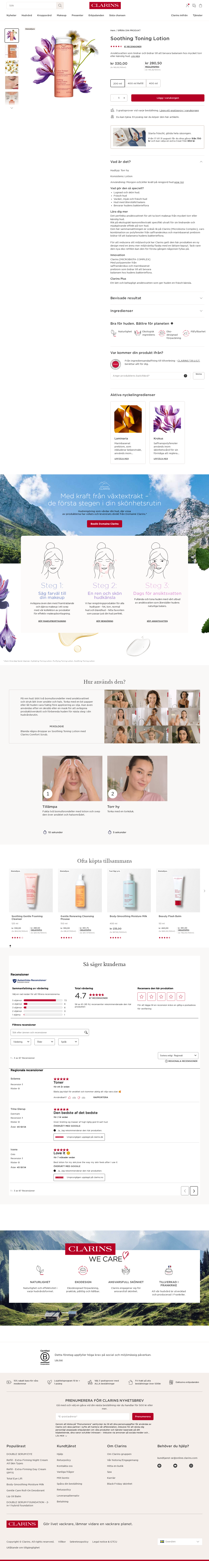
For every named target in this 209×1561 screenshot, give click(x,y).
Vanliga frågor (65, 1472)
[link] (152, 67)
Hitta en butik (115, 1466)
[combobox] (179, 1541)
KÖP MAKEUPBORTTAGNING (52, 621)
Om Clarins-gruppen (119, 1454)
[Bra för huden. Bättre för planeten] (171, 323)
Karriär (111, 1478)
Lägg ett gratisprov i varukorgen (179, 110)
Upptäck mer (121, 459)
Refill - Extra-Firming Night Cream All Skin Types (27, 1462)
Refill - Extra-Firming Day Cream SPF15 (26, 1471)
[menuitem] (187, 6)
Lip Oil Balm (14, 1496)
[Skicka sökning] (60, 5)
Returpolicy (64, 1460)
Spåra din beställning (69, 1483)
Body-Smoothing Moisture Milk (25, 1484)
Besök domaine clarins (105, 524)
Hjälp (60, 1454)
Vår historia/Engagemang (122, 1460)
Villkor (62, 1541)
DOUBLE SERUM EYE (19, 1454)
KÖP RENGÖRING (104, 621)
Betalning (62, 1501)
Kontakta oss (64, 1466)
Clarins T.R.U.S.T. (188, 360)
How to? (179, 182)
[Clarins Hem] (105, 5)
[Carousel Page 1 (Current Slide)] (10, 945)
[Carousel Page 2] (10, 947)
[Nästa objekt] (11, 108)
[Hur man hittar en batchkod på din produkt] (185, 376)
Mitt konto (63, 1478)
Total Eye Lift (14, 1478)
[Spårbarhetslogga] (115, 364)
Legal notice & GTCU (104, 1541)
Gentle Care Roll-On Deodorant (26, 1490)
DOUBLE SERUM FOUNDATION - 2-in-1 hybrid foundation (28, 1504)
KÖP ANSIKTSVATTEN (157, 621)
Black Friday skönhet (119, 1483)
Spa (109, 1472)
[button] (11, 35)
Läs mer (135, 56)
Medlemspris (152, 67)
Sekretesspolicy (79, 1541)
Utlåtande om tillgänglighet (23, 1547)
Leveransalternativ (68, 1495)
